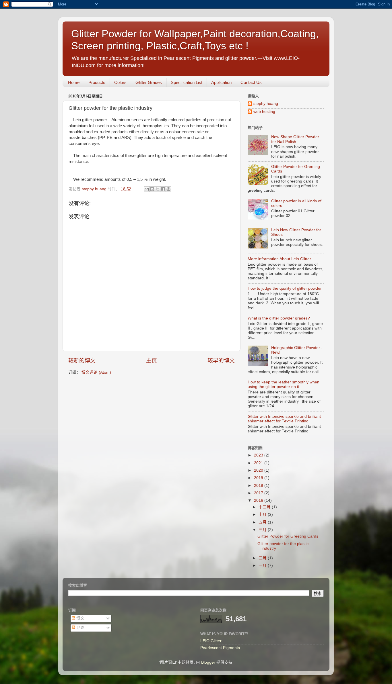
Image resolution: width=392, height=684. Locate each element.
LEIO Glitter (211, 641)
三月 (263, 530)
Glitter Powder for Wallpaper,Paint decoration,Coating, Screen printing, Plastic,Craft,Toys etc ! (195, 40)
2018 (259, 485)
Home (73, 82)
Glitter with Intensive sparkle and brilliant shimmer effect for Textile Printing (284, 418)
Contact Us (251, 82)
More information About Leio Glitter (279, 259)
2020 (259, 470)
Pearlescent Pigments (220, 648)
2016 (259, 500)
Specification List (186, 82)
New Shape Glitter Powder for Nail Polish (295, 139)
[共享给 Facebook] (163, 189)
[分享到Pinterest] (168, 189)
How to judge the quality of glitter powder (285, 288)
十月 (263, 514)
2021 (259, 463)
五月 (263, 522)
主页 (151, 361)
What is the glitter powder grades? (279, 318)
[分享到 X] (157, 189)
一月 (263, 565)
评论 (79, 628)
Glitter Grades (148, 82)
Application (221, 82)
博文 (79, 618)
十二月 (265, 507)
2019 (259, 478)
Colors (120, 82)
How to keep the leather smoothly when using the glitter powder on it (283, 384)
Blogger (208, 662)
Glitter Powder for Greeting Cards (287, 536)
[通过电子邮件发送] (147, 189)
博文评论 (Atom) (96, 372)
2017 (259, 493)
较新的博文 (82, 361)
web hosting (264, 111)
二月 (263, 558)
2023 (259, 455)
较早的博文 (221, 361)
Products (96, 82)
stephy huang (265, 103)
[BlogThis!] (152, 189)
